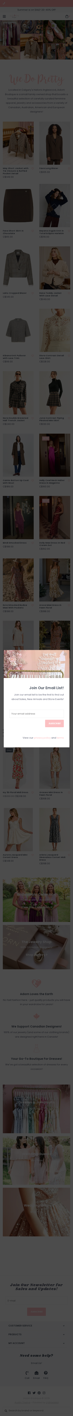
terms (60, 738)
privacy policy (42, 738)
